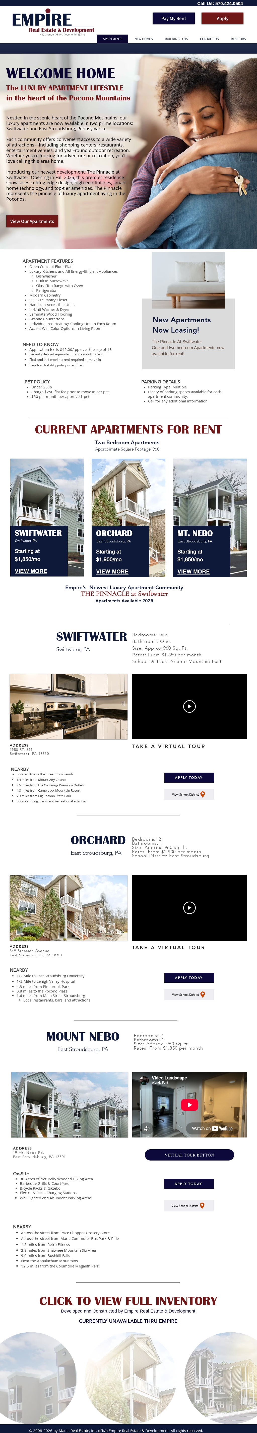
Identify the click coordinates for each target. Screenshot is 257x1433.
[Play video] (189, 706)
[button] (68, 706)
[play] (116, 735)
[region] (187, 316)
